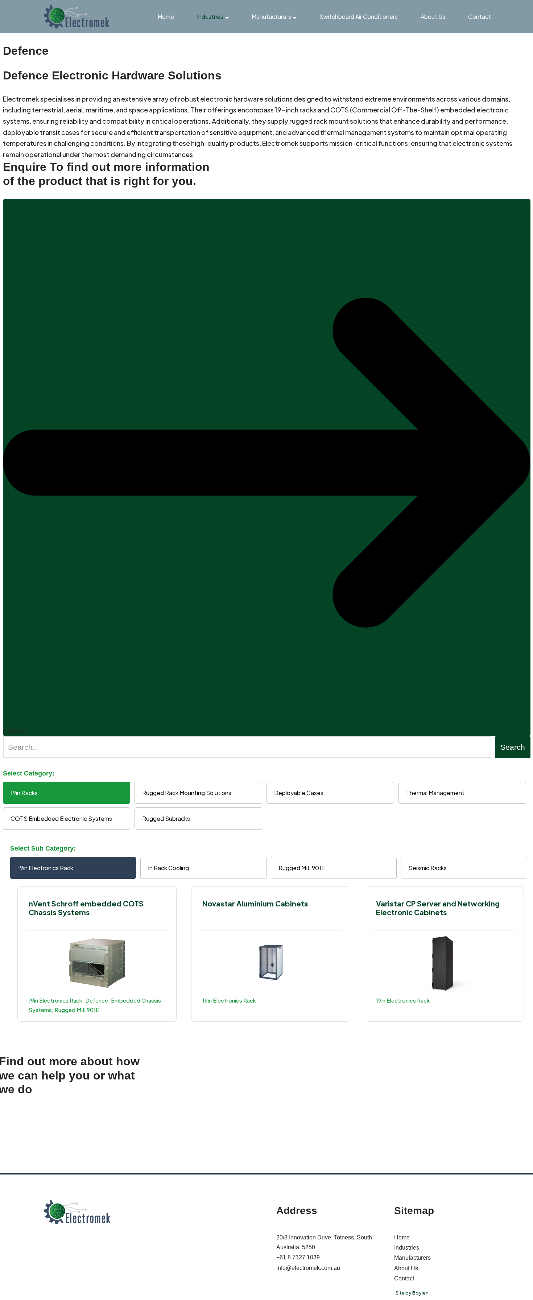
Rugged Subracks (166, 818)
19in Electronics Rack (45, 868)
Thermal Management (435, 793)
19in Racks (24, 793)
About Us (433, 16)
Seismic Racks (428, 868)
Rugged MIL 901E (301, 868)
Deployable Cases (298, 793)
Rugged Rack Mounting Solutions (186, 793)
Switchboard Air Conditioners (358, 16)
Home (166, 16)
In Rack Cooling (168, 868)
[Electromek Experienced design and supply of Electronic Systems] (77, 16)
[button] (227, 17)
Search (512, 747)
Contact (479, 16)
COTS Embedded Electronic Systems (61, 818)
